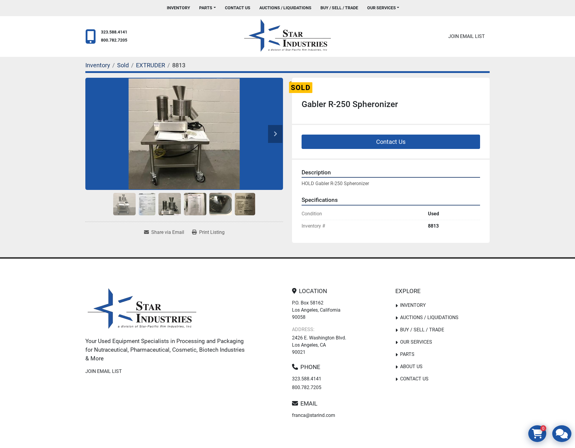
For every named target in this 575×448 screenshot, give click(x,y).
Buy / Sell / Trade (339, 7)
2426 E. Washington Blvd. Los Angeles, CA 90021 (319, 345)
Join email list (466, 36)
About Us (411, 366)
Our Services (381, 7)
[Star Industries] (142, 309)
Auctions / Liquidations (285, 7)
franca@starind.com (313, 415)
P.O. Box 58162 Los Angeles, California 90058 (316, 310)
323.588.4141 (114, 32)
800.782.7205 (114, 40)
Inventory (178, 7)
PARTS (205, 7)
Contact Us (237, 7)
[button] (207, 8)
